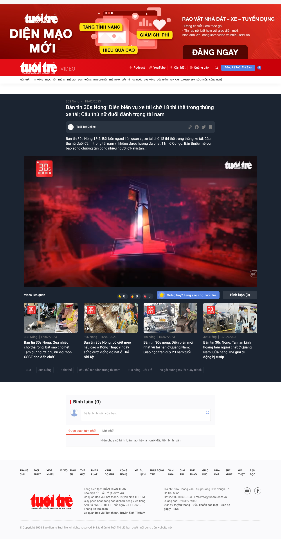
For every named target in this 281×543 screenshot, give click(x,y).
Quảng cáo (201, 67)
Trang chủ (24, 472)
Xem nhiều (50, 472)
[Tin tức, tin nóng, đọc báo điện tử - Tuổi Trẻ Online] (39, 67)
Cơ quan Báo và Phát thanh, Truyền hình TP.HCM (114, 513)
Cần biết (180, 67)
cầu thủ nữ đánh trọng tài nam (99, 370)
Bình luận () (240, 295)
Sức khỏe (201, 79)
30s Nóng (45, 370)
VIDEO (67, 69)
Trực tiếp (50, 79)
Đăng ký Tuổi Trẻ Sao (238, 67)
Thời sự (73, 472)
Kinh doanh (109, 472)
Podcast (139, 67)
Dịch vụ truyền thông (177, 505)
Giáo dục (205, 472)
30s (28, 370)
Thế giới (71, 79)
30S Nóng (149, 79)
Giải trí (125, 79)
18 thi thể (65, 370)
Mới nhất (25, 79)
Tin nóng (37, 79)
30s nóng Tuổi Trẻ (140, 370)
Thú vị (61, 79)
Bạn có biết (100, 79)
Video (64, 470)
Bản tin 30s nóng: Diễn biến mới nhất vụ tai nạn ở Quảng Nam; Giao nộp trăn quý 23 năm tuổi (168, 347)
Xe (136, 470)
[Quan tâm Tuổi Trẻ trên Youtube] (247, 490)
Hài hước (137, 79)
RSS (176, 509)
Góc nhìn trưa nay (168, 79)
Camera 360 (188, 79)
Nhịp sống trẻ (157, 472)
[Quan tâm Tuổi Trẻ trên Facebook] (257, 490)
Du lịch (143, 472)
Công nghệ (215, 79)
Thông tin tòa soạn (96, 509)
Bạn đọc (252, 472)
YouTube (159, 67)
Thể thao (114, 79)
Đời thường (85, 79)
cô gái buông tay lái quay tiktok (181, 370)
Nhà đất (217, 472)
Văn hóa (171, 472)
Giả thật (241, 472)
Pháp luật (94, 472)
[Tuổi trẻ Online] (52, 501)
